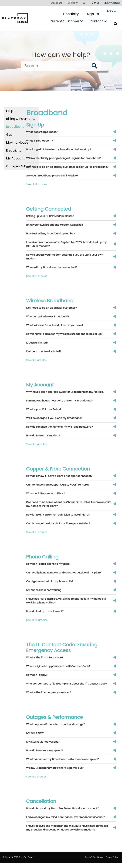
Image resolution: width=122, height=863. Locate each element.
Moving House (17, 142)
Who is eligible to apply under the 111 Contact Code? (58, 666)
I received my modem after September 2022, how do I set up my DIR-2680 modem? (66, 244)
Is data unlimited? (37, 342)
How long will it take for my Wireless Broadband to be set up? (64, 334)
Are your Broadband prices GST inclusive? (52, 175)
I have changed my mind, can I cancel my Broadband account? (65, 817)
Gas (85, 2)
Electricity (73, 2)
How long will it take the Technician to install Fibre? (58, 514)
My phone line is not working (43, 590)
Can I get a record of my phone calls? (49, 581)
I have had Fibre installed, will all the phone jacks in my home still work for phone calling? (66, 600)
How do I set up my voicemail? (45, 611)
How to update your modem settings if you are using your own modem (64, 256)
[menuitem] (56, 3)
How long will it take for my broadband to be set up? (59, 149)
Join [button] (110, 11)
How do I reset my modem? (43, 435)
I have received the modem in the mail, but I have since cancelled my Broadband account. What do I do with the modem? (67, 827)
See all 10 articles (36, 532)
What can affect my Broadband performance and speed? (62, 759)
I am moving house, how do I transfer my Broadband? (59, 400)
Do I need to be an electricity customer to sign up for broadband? (67, 167)
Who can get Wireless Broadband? (47, 316)
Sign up (95, 2)
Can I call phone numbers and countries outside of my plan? (63, 572)
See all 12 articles (36, 184)
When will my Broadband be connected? (51, 267)
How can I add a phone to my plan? (48, 564)
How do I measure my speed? (44, 750)
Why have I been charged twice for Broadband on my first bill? (65, 392)
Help (9, 111)
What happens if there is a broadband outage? (55, 724)
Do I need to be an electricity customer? (51, 308)
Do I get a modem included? (43, 351)
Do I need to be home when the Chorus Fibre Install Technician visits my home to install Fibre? (68, 504)
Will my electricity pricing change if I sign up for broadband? (63, 158)
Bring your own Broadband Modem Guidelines (54, 225)
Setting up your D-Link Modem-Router (50, 216)
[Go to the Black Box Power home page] (15, 18)
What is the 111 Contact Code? (44, 657)
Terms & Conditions (94, 857)
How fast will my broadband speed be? (50, 233)
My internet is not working (42, 742)
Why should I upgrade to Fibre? (45, 493)
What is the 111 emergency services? (48, 692)
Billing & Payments (21, 118)
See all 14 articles (36, 620)
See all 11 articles (36, 360)
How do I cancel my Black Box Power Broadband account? (62, 808)
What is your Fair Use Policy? (43, 409)
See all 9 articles (36, 776)
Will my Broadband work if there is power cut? (55, 768)
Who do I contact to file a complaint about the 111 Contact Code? (66, 683)
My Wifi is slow (35, 733)
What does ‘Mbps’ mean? (42, 132)
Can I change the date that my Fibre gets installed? (58, 523)
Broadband (56, 2)
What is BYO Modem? (39, 140)
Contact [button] (96, 21)
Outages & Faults (20, 166)
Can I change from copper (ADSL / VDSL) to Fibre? (57, 484)
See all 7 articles (36, 444)
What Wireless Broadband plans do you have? (54, 325)
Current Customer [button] (65, 21)
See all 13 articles (36, 276)
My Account (15, 158)
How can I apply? (36, 675)
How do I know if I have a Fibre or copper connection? (59, 476)
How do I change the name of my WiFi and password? (59, 427)
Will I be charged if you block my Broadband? (54, 418)
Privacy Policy (112, 857)
